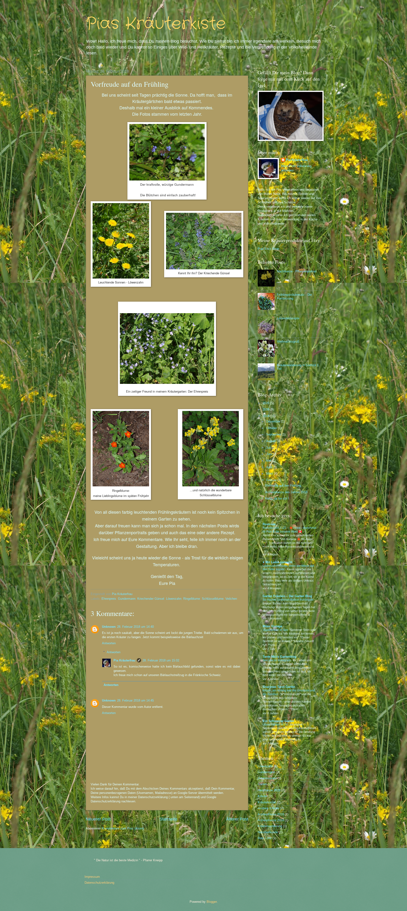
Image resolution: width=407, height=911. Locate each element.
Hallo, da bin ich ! (277, 498)
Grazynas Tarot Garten (279, 687)
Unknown (109, 626)
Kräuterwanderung (270, 826)
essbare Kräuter (268, 808)
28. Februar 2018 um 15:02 (160, 660)
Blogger (212, 901)
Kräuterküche (267, 802)
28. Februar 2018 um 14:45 (135, 700)
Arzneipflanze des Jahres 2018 (286, 492)
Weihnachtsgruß (288, 341)
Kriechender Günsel (150, 598)
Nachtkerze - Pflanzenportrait (297, 271)
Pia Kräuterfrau (124, 660)
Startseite (168, 819)
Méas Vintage (272, 626)
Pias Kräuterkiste (156, 24)
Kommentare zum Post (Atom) (123, 828)
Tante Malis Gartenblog (279, 656)
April (269, 467)
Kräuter (263, 796)
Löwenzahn (173, 598)
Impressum (92, 876)
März (270, 473)
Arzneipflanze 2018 (271, 814)
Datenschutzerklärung (99, 882)
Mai (269, 460)
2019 (266, 409)
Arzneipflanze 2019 (271, 820)
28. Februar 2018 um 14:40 (135, 626)
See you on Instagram (277, 660)
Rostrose (269, 524)
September (274, 434)
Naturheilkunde (268, 832)
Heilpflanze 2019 (269, 790)
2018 (266, 416)
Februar (271, 480)
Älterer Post (237, 819)
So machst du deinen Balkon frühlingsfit (288, 599)
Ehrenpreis (109, 598)
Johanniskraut (267, 778)
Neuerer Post (98, 819)
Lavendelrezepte (288, 318)
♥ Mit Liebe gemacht (277, 562)
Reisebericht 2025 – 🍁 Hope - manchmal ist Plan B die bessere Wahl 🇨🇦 (289, 529)
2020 (266, 403)
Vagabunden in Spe (276, 630)
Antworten (109, 643)
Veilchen (231, 598)
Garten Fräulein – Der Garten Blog (287, 596)
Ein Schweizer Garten (278, 721)
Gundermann (126, 598)
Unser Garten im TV (276, 724)
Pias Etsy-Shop (268, 248)
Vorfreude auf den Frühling (283, 485)
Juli (269, 447)
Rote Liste (265, 838)
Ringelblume (191, 598)
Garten (262, 784)
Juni (269, 454)
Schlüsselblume (213, 598)
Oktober (272, 428)
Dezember (273, 421)
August (271, 441)
